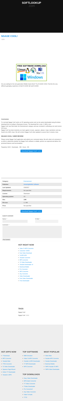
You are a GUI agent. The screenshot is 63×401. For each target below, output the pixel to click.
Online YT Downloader (9, 372)
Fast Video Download (26, 253)
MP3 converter (24, 260)
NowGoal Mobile (24, 267)
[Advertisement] (32, 20)
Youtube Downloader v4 (26, 264)
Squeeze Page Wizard (9, 369)
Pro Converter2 (28, 389)
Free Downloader (24, 280)
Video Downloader (25, 276)
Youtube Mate (6, 361)
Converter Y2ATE (25, 250)
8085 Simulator (28, 355)
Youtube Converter (25, 257)
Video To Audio (28, 394)
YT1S (25, 397)
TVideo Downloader (29, 386)
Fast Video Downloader (26, 278)
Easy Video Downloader (31, 378)
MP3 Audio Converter (30, 381)
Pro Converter (24, 269)
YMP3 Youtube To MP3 (51, 366)
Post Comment (6, 239)
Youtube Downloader (51, 361)
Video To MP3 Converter (27, 248)
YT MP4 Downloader (30, 364)
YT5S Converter (7, 364)
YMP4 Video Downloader (52, 369)
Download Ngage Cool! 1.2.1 (31, 151)
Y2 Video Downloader (26, 262)
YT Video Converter (29, 383)
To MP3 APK (23, 255)
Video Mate (48, 355)
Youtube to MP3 (7, 375)
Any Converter (24, 274)
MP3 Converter (24, 271)
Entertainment (28, 181)
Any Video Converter (30, 392)
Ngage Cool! (9, 36)
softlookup (31, 2)
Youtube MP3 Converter (52, 358)
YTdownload (6, 355)
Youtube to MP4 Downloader (32, 361)
